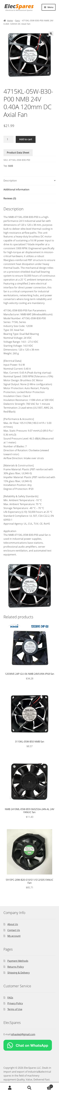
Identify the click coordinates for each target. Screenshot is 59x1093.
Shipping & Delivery (18, 972)
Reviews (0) (9, 198)
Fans (17, 20)
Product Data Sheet (18, 152)
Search (29, 1088)
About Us (12, 924)
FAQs (10, 997)
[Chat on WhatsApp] (29, 1045)
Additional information (16, 189)
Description (10, 180)
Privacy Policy (15, 1003)
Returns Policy (15, 966)
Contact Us (13, 930)
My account (14, 936)
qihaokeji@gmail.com (23, 1034)
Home (10, 20)
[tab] (29, 180)
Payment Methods (17, 960)
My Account (10, 1088)
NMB (10, 165)
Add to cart (25, 139)
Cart (45, 1085)
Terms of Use (14, 1009)
